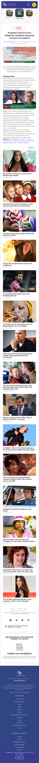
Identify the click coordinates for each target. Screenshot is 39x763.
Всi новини (19, 717)
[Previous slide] (3, 13)
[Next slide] (36, 13)
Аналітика (20, 722)
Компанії (19, 739)
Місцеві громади (19, 744)
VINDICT (27, 692)
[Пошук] (28, 4)
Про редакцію (19, 747)
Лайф (19, 707)
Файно (19, 757)
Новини (19, 736)
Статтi (19, 728)
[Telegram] (16, 620)
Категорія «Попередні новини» (18, 610)
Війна (19, 720)
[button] (10, 620)
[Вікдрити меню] (34, 5)
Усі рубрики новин (22, 608)
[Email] (28, 620)
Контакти (19, 749)
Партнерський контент (19, 725)
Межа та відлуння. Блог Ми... (19, 715)
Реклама (19, 709)
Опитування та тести (19, 742)
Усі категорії (19, 699)
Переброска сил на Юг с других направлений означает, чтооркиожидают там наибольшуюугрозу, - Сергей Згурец (18, 141)
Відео (19, 712)
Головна (12, 608)
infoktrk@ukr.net (19, 680)
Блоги (19, 704)
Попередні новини (19, 28)
